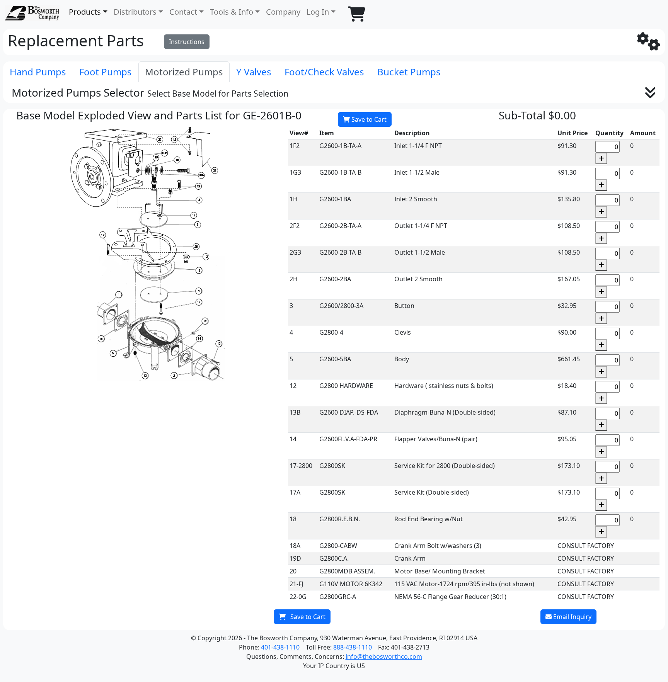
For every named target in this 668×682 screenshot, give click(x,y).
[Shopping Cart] (356, 14)
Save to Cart (368, 119)
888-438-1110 (352, 647)
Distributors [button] (135, 12)
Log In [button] (318, 12)
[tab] (38, 71)
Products (85, 12)
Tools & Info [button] (231, 12)
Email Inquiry (571, 616)
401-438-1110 (280, 647)
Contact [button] (183, 12)
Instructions (186, 41)
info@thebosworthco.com (384, 656)
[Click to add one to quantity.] (601, 158)
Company (283, 12)
